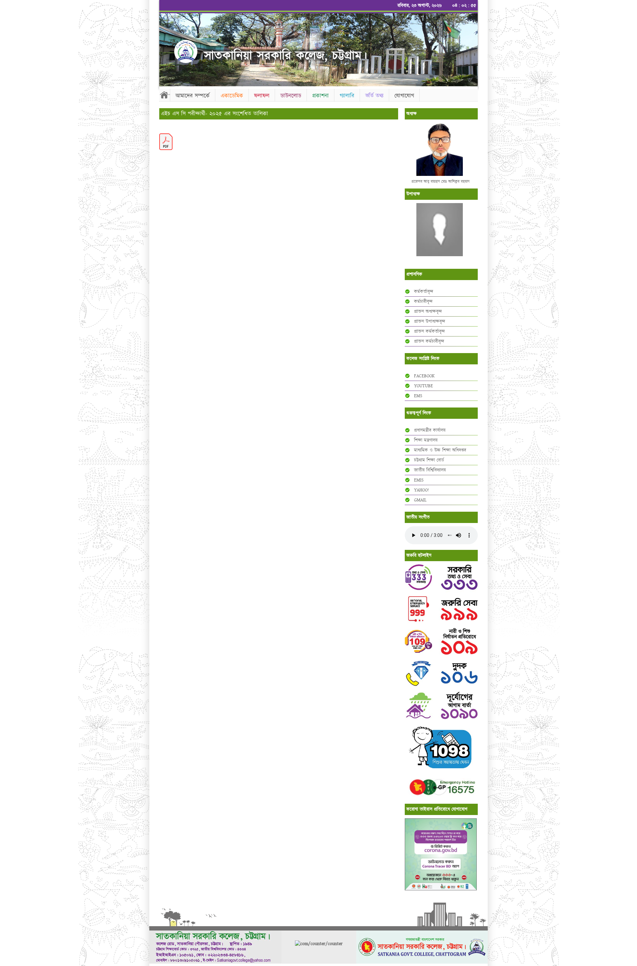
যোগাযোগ (404, 96)
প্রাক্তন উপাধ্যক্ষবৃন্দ (429, 321)
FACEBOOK (424, 376)
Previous (165, 48)
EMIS (419, 480)
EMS (418, 396)
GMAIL (420, 500)
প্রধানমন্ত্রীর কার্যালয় (430, 430)
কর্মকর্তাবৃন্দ (423, 291)
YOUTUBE (423, 386)
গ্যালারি (347, 96)
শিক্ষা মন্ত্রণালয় (426, 440)
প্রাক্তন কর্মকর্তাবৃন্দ (429, 331)
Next (471, 48)
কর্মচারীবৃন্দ (423, 301)
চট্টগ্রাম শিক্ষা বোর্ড (429, 460)
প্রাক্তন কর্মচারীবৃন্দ (429, 341)
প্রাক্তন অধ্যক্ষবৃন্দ (428, 311)
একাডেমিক (232, 96)
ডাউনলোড (290, 96)
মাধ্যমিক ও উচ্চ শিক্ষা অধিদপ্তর (440, 450)
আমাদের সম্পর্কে (193, 96)
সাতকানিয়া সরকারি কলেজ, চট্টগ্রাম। (285, 55)
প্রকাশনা (320, 96)
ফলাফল (261, 96)
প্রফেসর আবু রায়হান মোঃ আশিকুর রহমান (440, 182)
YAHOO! (421, 490)
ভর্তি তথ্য (374, 96)
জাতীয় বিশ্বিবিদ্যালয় (430, 470)
